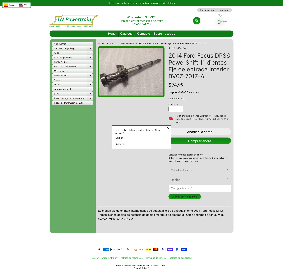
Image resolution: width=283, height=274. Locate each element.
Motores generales (73, 58)
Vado (73, 53)
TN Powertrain (139, 265)
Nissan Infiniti (73, 76)
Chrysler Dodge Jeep (73, 49)
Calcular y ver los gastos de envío (185, 154)
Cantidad (173, 104)
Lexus (73, 85)
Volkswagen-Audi (62, 89)
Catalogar (127, 33)
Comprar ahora (199, 141)
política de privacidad (181, 257)
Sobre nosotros (164, 33)
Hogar (112, 33)
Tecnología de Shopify (141, 268)
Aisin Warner (60, 43)
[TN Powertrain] (74, 21)
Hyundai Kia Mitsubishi (73, 67)
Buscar (95, 257)
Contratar (223, 10)
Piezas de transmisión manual (68, 103)
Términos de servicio (156, 257)
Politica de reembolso (131, 257)
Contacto (143, 33)
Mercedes (59, 71)
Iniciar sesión (207, 10)
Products (112, 43)
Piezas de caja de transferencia (73, 99)
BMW (73, 94)
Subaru (73, 81)
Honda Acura (60, 62)
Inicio (101, 43)
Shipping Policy (109, 257)
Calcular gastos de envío (184, 196)
